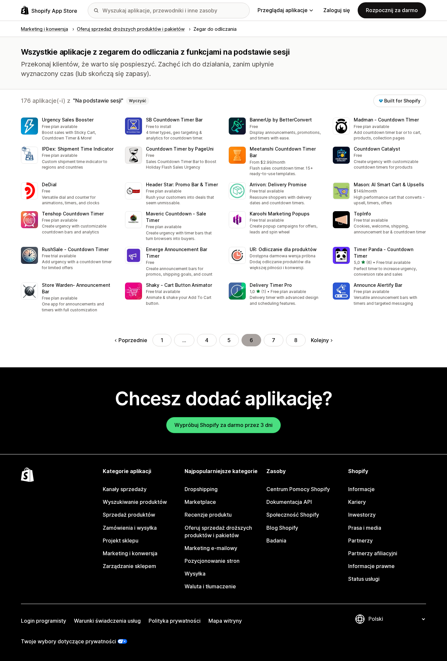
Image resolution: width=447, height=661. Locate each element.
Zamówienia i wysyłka (130, 527)
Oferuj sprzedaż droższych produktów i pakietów (218, 531)
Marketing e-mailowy (211, 548)
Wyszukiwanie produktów (135, 502)
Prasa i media (364, 527)
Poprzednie (132, 340)
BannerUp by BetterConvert (281, 119)
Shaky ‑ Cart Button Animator (179, 285)
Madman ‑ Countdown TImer (386, 119)
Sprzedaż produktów (129, 514)
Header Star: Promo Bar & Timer (182, 184)
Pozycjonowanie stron (212, 561)
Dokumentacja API (289, 502)
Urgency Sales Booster (68, 119)
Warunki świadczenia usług (107, 620)
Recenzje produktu (208, 514)
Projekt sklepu (120, 540)
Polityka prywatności (175, 620)
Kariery (357, 502)
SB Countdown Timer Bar (174, 119)
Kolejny (320, 340)
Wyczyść (137, 100)
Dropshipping (201, 489)
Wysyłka (195, 573)
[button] (68, 129)
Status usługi (364, 579)
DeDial (49, 184)
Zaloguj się (336, 10)
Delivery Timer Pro (271, 285)
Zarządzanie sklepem (129, 566)
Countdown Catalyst (377, 149)
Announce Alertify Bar (378, 285)
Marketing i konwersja (130, 553)
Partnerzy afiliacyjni (372, 553)
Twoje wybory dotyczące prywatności (68, 641)
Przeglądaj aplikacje (283, 10)
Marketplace (200, 502)
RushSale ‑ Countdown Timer (75, 249)
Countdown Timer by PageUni (180, 149)
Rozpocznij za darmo (392, 10)
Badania (276, 540)
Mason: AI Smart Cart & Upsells (389, 184)
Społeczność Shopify (292, 514)
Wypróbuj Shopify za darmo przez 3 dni (223, 425)
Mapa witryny (225, 620)
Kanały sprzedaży (125, 489)
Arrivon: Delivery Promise (278, 184)
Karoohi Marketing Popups (280, 213)
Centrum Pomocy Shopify (298, 489)
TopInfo (362, 213)
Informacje (361, 489)
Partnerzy (360, 540)
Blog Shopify (282, 527)
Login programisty (43, 620)
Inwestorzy (362, 514)
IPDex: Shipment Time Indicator (78, 149)
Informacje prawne (371, 566)
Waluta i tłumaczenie (210, 586)
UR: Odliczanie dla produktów (283, 249)
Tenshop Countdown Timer (73, 213)
